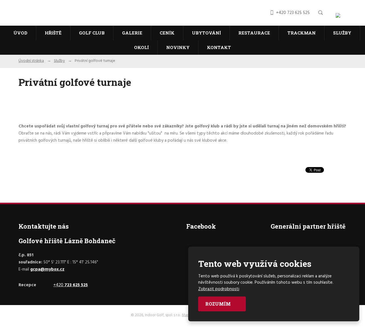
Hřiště (53, 33)
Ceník (167, 33)
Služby (342, 33)
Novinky (178, 47)
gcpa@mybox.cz (47, 269)
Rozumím (218, 304)
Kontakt (219, 47)
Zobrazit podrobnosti (218, 289)
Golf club (92, 33)
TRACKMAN (301, 33)
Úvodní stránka (31, 61)
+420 (70, 285)
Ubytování (206, 33)
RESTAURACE (254, 33)
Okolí (141, 47)
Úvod (20, 33)
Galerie (132, 33)
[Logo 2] (346, 17)
